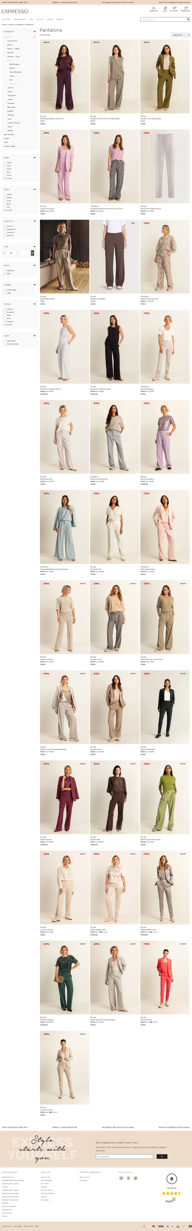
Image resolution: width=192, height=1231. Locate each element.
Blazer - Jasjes (13, 49)
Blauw (9, 198)
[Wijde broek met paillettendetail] (64, 707)
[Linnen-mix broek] (64, 166)
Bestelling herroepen (10, 1184)
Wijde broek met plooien (150, 838)
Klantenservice (8, 1177)
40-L (9, 172)
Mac (11, 80)
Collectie (6, 19)
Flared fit (10, 232)
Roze (9, 201)
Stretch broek (45, 838)
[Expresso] (15, 12)
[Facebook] (128, 1179)
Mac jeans (11, 107)
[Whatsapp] (135, 1179)
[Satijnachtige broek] (114, 887)
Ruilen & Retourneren (10, 1197)
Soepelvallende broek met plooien (54, 568)
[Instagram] (121, 1179)
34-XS (9, 163)
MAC (8, 274)
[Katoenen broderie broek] (64, 347)
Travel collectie (13, 123)
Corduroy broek (46, 928)
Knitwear (10, 103)
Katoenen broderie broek (50, 387)
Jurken (10, 99)
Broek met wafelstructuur (151, 207)
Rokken (10, 111)
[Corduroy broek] (64, 887)
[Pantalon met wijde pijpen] (165, 76)
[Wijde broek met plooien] (165, 797)
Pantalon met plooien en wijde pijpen (105, 117)
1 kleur (42, 123)
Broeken (10, 60)
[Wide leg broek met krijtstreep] (114, 977)
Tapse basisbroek (148, 748)
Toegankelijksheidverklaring (13, 1180)
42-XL (9, 175)
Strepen (10, 322)
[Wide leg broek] (64, 437)
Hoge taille (11, 341)
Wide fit (10, 236)
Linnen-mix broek (47, 207)
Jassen (10, 88)
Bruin (9, 204)
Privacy (4, 1216)
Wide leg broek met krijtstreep (102, 1018)
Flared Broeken (15, 72)
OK (162, 1156)
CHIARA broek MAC (97, 297)
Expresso (10, 270)
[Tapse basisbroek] (165, 707)
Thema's (10, 115)
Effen (9, 315)
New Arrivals (19, 19)
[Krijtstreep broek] (64, 257)
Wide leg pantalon (148, 568)
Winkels (59, 19)
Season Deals (9, 146)
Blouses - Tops (13, 56)
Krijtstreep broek (47, 297)
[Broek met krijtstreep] (114, 437)
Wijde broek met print (149, 297)
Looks (50, 19)
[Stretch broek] (64, 797)
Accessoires (12, 41)
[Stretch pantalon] (165, 437)
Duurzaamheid (46, 1180)
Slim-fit (10, 226)
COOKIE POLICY (7, 1226)
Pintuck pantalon (46, 658)
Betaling (5, 1203)
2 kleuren (44, 394)
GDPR (36, 1226)
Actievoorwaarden (9, 1206)
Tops (9, 119)
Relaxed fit (11, 229)
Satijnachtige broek (98, 928)
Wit (8, 207)
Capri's (12, 68)
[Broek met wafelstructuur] (165, 166)
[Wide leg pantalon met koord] (64, 76)
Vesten (10, 131)
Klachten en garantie (10, 1200)
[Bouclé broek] (114, 527)
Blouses (10, 52)
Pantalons (13, 84)
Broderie (10, 312)
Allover (10, 309)
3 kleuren (144, 484)
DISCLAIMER (18, 1226)
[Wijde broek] (114, 797)
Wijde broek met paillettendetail (53, 748)
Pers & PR (44, 1184)
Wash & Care (7, 1213)
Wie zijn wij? (45, 1177)
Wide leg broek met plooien (152, 658)
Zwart (9, 194)
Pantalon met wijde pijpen (151, 117)
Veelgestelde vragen (10, 1190)
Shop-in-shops (47, 1190)
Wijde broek (95, 838)
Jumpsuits (11, 95)
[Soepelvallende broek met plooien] (64, 527)
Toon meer (8, 178)
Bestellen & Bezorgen (10, 1193)
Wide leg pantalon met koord (51, 117)
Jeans (11, 76)
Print (9, 318)
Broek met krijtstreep (99, 478)
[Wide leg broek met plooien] (165, 617)
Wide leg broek (46, 478)
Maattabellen (7, 1210)
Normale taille (12, 344)
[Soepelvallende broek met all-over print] (114, 166)
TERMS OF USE (28, 1226)
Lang (9, 293)
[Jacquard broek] (64, 1068)
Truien (9, 127)
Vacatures (45, 1200)
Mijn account (84, 1177)
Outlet (40, 19)
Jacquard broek (46, 1108)
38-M (9, 169)
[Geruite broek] (114, 617)
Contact (5, 1187)
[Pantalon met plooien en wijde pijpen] (114, 76)
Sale (31, 19)
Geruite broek (95, 658)
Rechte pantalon (147, 387)
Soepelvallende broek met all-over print (106, 207)
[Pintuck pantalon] (64, 617)
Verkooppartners (47, 1193)
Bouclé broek (95, 568)
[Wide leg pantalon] (165, 527)
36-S (9, 166)
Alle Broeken (14, 64)
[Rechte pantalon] (165, 347)
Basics (10, 45)
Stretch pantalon (147, 478)
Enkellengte (11, 290)
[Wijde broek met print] (165, 257)
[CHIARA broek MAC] (114, 257)
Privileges (83, 1180)
